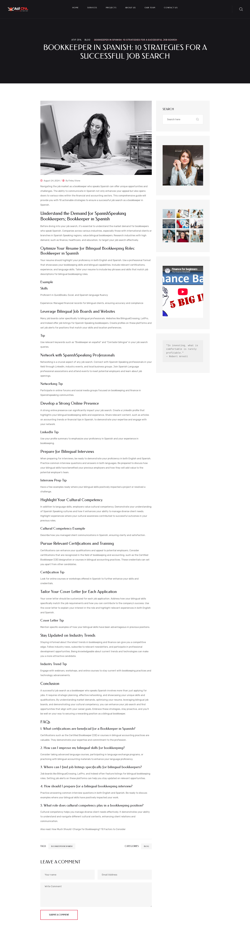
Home (75, 7)
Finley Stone (74, 181)
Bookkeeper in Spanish (61, 846)
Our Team (150, 7)
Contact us (171, 7)
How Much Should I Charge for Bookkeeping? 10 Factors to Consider (89, 829)
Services (92, 7)
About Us (130, 7)
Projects (111, 7)
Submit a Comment (59, 915)
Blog (146, 846)
